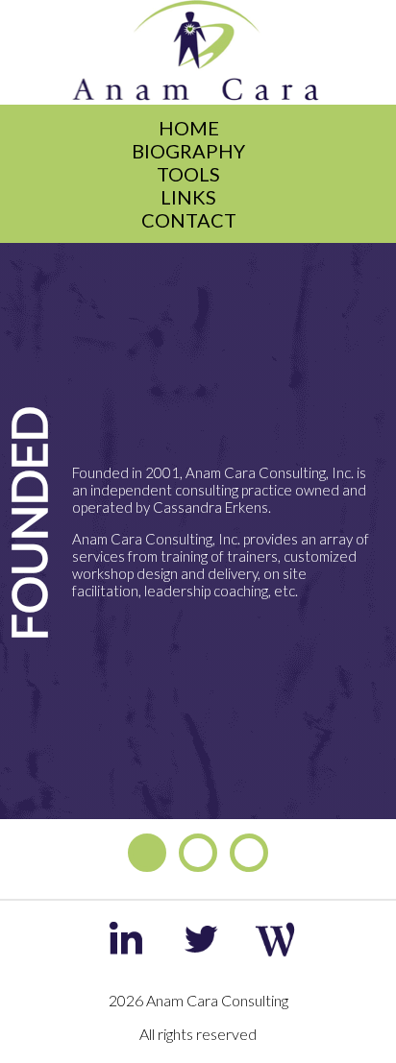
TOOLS (188, 173)
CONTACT (188, 219)
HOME (189, 127)
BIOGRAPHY (188, 150)
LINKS (188, 196)
